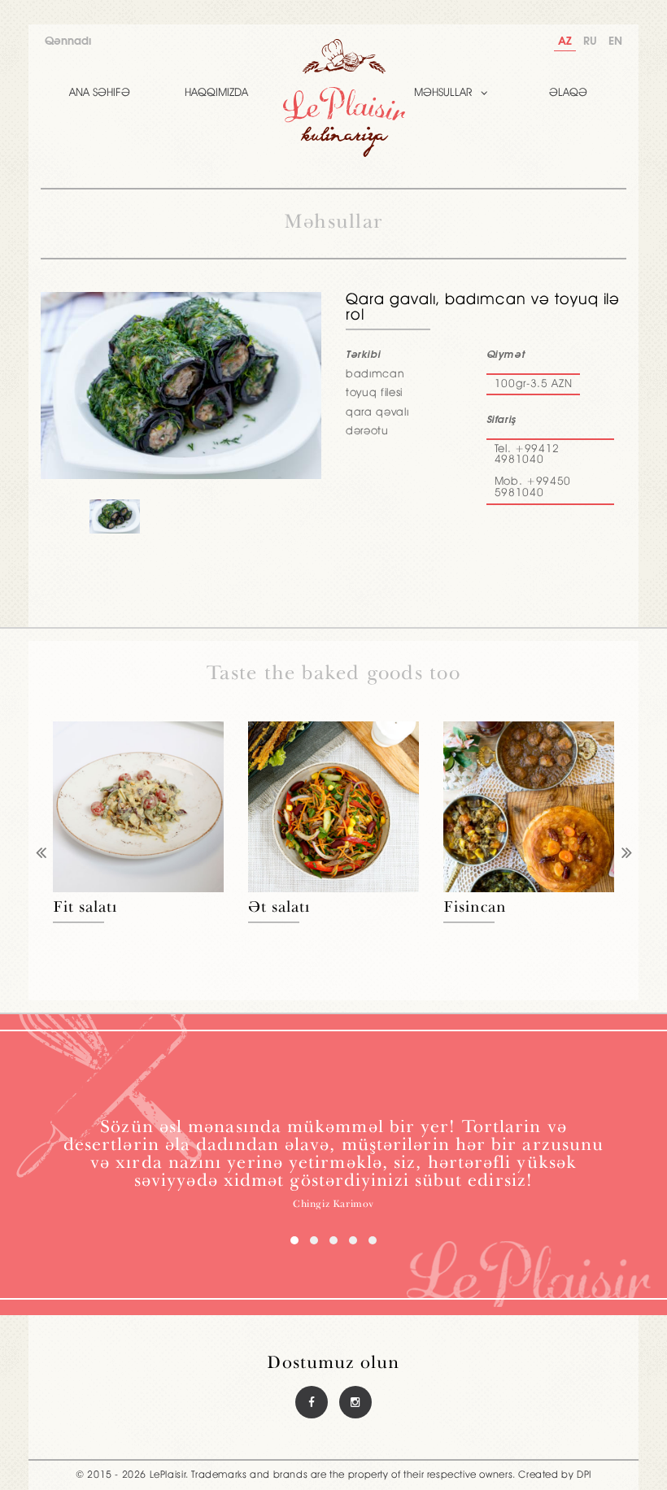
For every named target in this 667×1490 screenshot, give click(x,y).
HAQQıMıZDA (216, 93)
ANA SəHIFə (99, 93)
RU (590, 42)
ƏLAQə (568, 93)
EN (615, 42)
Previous (40, 855)
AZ (565, 42)
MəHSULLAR (443, 93)
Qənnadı (68, 42)
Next (626, 855)
